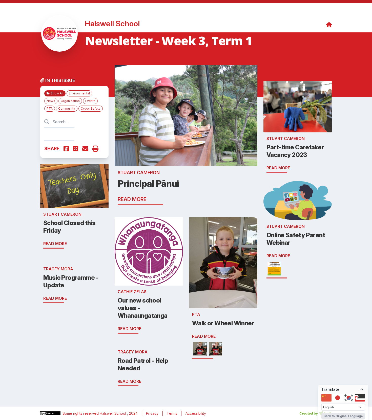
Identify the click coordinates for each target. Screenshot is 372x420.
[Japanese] (338, 398)
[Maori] (360, 398)
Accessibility (195, 413)
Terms (172, 413)
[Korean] (349, 398)
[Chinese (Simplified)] (326, 398)
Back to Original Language (343, 416)
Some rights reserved (81, 413)
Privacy (152, 413)
